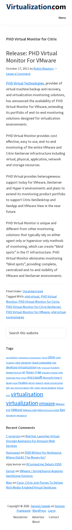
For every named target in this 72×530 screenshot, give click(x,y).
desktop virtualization (21, 367)
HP (23, 372)
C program (13, 436)
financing (46, 367)
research (39, 383)
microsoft (34, 377)
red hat (31, 383)
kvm (18, 377)
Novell (9, 383)
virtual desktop (48, 387)
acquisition (12, 357)
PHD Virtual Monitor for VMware (28, 312)
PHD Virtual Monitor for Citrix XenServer (33, 307)
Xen (62, 410)
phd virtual (32, 296)
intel (60, 372)
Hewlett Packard (13, 372)
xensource (21, 415)
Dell (54, 362)
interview (11, 377)
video (37, 387)
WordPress (39, 511)
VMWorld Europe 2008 (48, 410)
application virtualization (29, 357)
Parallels (23, 383)
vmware (47, 403)
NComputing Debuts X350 (43, 464)
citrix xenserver (23, 362)
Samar (10, 471)
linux (23, 377)
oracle (15, 383)
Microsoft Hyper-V (52, 377)
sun (8, 387)
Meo (9, 483)
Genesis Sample (40, 506)
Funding (55, 367)
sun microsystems (20, 387)
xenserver (11, 415)
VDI (32, 387)
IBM (39, 372)
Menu (62, 18)
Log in (52, 511)
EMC (39, 367)
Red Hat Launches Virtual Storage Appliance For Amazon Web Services (33, 441)
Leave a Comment (18, 74)
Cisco (44, 357)
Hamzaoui (13, 453)
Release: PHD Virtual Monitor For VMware (31, 56)
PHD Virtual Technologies (25, 83)
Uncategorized (33, 291)
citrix (51, 357)
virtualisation (27, 394)
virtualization (22, 403)
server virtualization (53, 383)
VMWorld (16, 410)
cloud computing (42, 362)
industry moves (50, 372)
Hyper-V (31, 372)
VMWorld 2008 (30, 410)
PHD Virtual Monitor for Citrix (38, 302)
